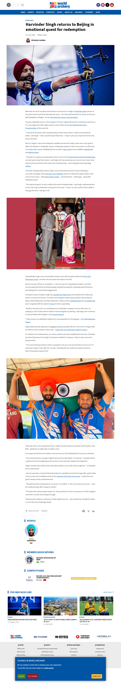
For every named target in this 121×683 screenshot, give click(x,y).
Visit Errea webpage (61, 636)
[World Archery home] (17, 636)
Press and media (74, 645)
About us (68, 12)
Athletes (40, 12)
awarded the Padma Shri (62, 295)
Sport (59, 12)
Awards (44, 511)
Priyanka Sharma (38, 40)
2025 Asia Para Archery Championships (64, 117)
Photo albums (74, 652)
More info (97, 676)
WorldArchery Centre (22, 5)
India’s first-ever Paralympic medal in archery (71, 330)
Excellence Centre (100, 652)
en (9, 5)
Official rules (21, 648)
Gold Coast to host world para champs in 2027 (60, 621)
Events (31, 12)
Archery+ (79, 12)
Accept (21, 676)
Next (116, 611)
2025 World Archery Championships (47, 648)
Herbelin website (104, 636)
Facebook (98, 5)
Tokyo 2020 (66, 149)
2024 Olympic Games (47, 652)
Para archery (33, 511)
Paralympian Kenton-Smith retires (22, 620)
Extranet (89, 12)
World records (21, 652)
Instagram (103, 5)
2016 (52, 304)
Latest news (107, 592)
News (23, 12)
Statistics (50, 12)
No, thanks (32, 676)
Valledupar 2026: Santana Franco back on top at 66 (96, 621)
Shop (98, 12)
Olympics (13, 5)
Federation (100, 645)
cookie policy (49, 668)
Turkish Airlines (82, 636)
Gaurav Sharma (58, 314)
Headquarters (100, 648)
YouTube (112, 5)
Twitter (107, 5)
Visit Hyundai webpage (40, 636)
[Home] (60, 5)
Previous (5, 611)
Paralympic (18, 5)
